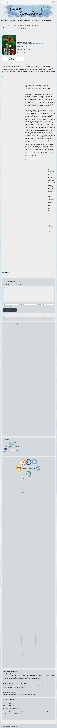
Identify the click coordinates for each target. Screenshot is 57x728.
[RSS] (10, 1)
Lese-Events (13, 20)
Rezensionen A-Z (35, 20)
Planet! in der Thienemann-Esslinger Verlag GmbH (32, 43)
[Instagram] (5, 1)
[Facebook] (2, 1)
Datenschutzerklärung (15, 306)
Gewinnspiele (27, 20)
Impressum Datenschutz (46, 20)
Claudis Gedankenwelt (12, 446)
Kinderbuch (11, 27)
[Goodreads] (7, 1)
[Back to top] (54, 725)
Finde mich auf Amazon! (22, 52)
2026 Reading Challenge (11, 443)
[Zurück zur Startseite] (28, 11)
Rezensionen (4, 20)
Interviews (20, 20)
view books (17, 453)
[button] (3, 272)
